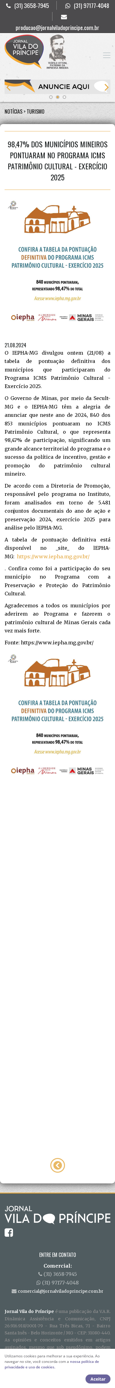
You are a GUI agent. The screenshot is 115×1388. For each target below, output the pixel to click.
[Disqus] (57, 879)
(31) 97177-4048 (91, 5)
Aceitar (97, 1379)
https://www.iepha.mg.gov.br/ (53, 556)
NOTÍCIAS (13, 111)
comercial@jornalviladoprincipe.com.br (60, 1291)
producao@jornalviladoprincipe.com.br (57, 27)
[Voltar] (58, 1165)
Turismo (35, 111)
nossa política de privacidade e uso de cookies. (52, 1364)
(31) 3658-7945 (31, 5)
